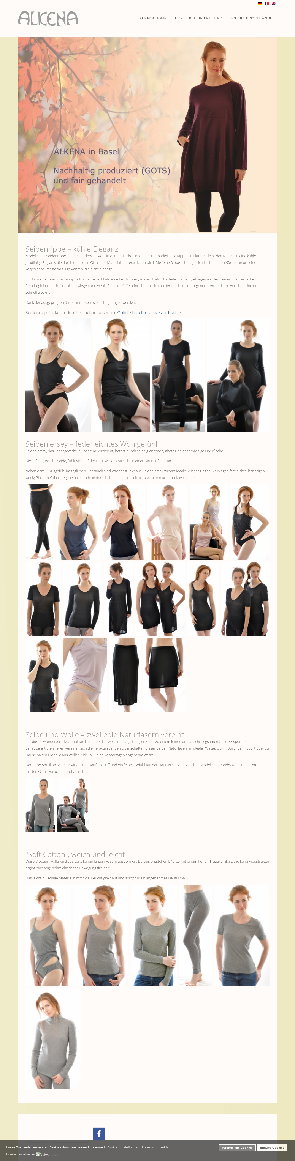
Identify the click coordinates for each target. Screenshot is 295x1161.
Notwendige (49, 1154)
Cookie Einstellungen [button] (123, 1147)
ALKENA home (153, 18)
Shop (177, 18)
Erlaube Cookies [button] (272, 1147)
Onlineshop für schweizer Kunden (149, 312)
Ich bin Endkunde (207, 18)
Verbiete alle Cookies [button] (237, 1147)
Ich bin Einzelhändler (254, 18)
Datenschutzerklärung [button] (159, 1147)
